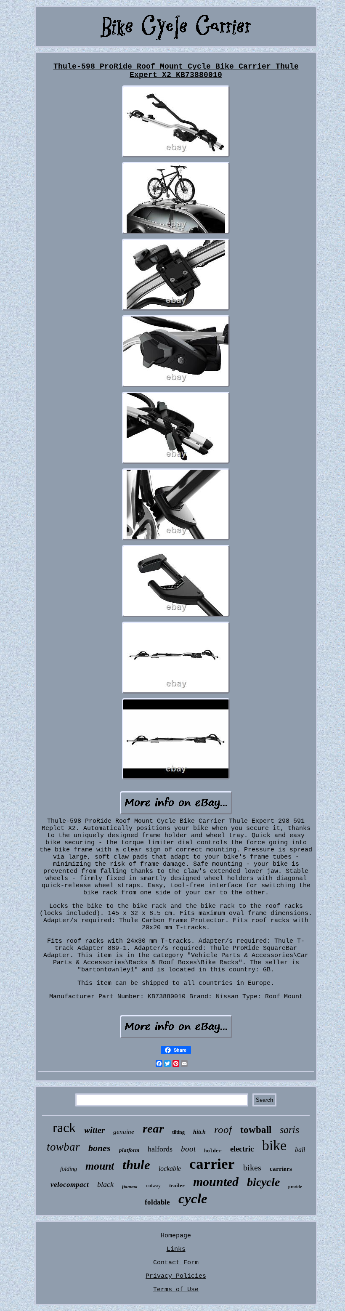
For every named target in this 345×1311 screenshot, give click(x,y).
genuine (123, 1131)
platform (129, 1150)
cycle (192, 1198)
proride (295, 1186)
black (105, 1184)
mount (99, 1166)
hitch (199, 1132)
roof (223, 1129)
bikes (252, 1167)
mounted (216, 1182)
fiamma (130, 1186)
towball (255, 1130)
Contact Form (176, 1262)
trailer (177, 1185)
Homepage (176, 1235)
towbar (63, 1147)
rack (64, 1127)
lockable (170, 1168)
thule (136, 1164)
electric (242, 1148)
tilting (178, 1132)
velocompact (69, 1185)
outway (153, 1186)
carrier (212, 1164)
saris (289, 1129)
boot (188, 1148)
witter (94, 1130)
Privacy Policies (176, 1276)
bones (99, 1148)
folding (68, 1169)
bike (274, 1145)
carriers (281, 1168)
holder (213, 1151)
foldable (157, 1202)
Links (176, 1249)
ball (300, 1149)
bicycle (263, 1182)
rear (153, 1128)
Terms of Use (176, 1289)
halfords (160, 1149)
